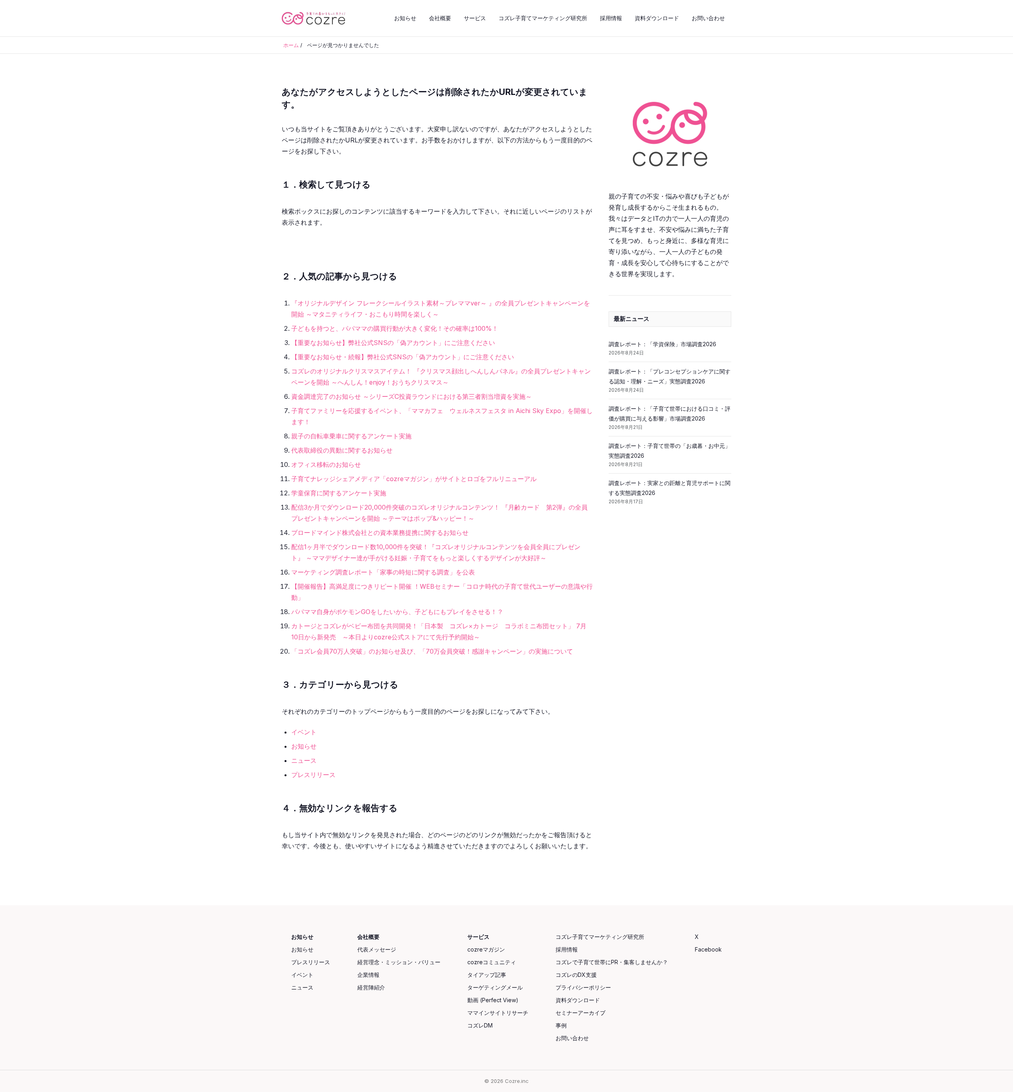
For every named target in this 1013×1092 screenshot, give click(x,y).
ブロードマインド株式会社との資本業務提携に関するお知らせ (380, 533)
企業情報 (368, 974)
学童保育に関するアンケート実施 (338, 493)
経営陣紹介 (371, 987)
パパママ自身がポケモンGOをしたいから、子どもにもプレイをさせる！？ (397, 612)
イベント (304, 732)
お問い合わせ (708, 18)
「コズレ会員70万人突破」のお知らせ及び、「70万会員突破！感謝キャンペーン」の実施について (432, 651)
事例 (561, 1025)
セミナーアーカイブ (580, 1012)
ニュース (304, 760)
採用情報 (611, 18)
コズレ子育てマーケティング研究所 (543, 18)
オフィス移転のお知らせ (326, 464)
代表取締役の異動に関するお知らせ (342, 450)
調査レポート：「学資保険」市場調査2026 (662, 344)
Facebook (708, 949)
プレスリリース (313, 775)
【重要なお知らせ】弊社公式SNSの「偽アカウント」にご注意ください (393, 343)
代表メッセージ (376, 949)
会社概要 (440, 18)
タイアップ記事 (486, 974)
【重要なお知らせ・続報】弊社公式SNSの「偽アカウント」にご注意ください (402, 357)
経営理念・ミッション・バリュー (398, 962)
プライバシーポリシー (583, 987)
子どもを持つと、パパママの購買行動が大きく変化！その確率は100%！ (394, 328)
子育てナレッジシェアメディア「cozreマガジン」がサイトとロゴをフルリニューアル (414, 479)
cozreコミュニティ (491, 962)
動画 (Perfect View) (492, 1000)
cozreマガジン (486, 949)
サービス (475, 18)
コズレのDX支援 (576, 974)
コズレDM (480, 1025)
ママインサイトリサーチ (497, 1012)
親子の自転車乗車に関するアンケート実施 (351, 436)
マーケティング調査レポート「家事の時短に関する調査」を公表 (383, 572)
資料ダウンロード (657, 18)
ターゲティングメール (495, 987)
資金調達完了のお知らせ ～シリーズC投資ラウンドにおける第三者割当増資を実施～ (411, 396)
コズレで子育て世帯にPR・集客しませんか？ (612, 962)
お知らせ (405, 18)
